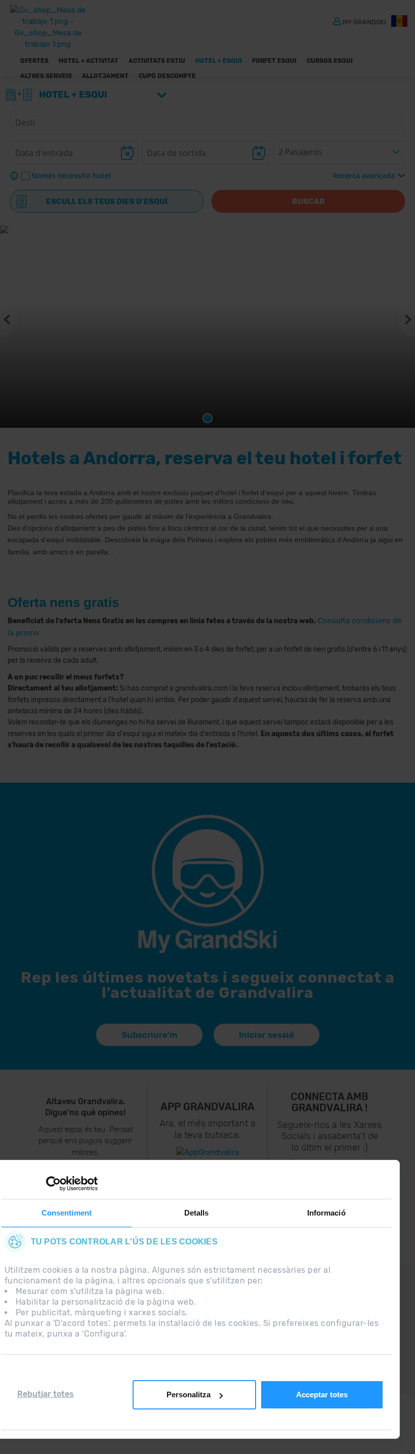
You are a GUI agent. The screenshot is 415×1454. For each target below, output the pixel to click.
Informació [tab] (326, 1212)
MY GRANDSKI (364, 21)
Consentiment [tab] (67, 1212)
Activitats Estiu (157, 60)
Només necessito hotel (71, 176)
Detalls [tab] (196, 1212)
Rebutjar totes (45, 1394)
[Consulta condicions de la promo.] (317, 620)
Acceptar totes (322, 1394)
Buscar (308, 201)
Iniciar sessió (266, 1035)
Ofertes (34, 60)
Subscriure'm (149, 1035)
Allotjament (105, 75)
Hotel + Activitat (88, 60)
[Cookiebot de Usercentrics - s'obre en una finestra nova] (53, 1183)
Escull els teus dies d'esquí (107, 201)
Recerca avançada (364, 176)
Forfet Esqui (274, 60)
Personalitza (189, 1394)
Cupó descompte (167, 75)
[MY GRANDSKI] (337, 20)
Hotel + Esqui (218, 60)
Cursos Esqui (330, 60)
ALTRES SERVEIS (46, 75)
